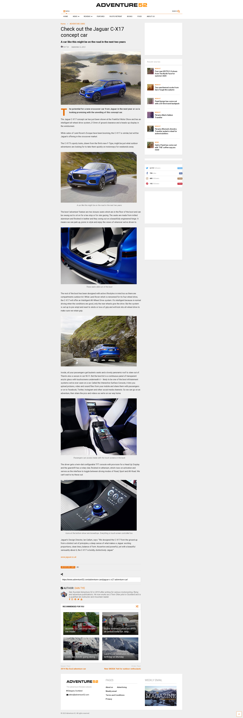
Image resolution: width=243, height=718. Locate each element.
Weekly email (111, 691)
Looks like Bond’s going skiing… (80, 657)
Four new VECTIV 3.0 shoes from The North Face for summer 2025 (166, 73)
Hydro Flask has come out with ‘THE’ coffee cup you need (166, 147)
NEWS (75, 16)
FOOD (139, 16)
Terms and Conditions (115, 695)
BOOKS (129, 16)
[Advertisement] (164, 38)
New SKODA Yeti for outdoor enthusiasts (122, 669)
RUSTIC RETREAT (116, 16)
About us (109, 687)
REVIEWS (87, 16)
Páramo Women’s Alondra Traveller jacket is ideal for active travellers (166, 131)
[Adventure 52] (121, 7)
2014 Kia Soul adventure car (73, 669)
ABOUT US (151, 16)
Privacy (109, 699)
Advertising (122, 687)
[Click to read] (81, 623)
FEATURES (101, 16)
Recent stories (153, 62)
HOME (65, 16)
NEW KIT (158, 68)
